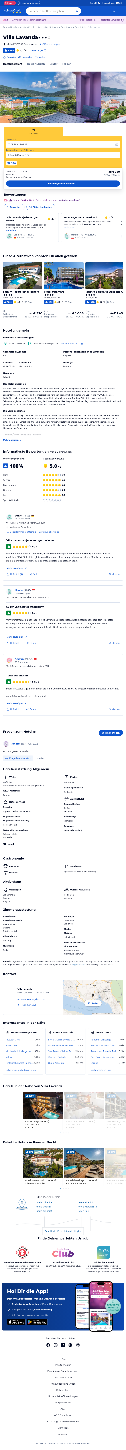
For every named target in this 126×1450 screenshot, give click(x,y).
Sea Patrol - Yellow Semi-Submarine (61, 1051)
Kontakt (93, 3)
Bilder (53, 64)
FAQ (63, 1358)
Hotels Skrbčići (43, 1206)
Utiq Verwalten (63, 1402)
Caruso (94, 1063)
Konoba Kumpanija (101, 1039)
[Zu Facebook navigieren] (48, 1345)
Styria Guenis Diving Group (61, 1039)
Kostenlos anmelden (110, 20)
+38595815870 (29, 1004)
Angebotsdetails (79, 964)
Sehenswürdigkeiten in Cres (21, 1070)
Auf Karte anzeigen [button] (50, 44)
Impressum (63, 1434)
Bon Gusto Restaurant (102, 1057)
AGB (63, 1409)
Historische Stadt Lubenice (20, 1063)
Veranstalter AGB (63, 1377)
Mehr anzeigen (11, 439)
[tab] (33, 131)
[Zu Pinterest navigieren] (70, 1345)
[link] (114, 11)
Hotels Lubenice (44, 1202)
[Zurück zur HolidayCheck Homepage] (12, 11)
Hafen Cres (11, 1045)
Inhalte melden (63, 1365)
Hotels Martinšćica (87, 1206)
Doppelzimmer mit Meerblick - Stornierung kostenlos (34, 532)
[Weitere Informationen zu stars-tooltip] (48, 37)
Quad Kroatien (56, 1063)
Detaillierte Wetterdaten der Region (63, 1231)
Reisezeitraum (13, 139)
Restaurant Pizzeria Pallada (104, 1051)
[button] (50, 97)
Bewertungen (36, 64)
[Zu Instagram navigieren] (55, 1345)
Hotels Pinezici (85, 1202)
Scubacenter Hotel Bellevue (61, 1045)
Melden (40, 758)
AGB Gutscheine (63, 1415)
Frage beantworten (20, 758)
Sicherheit (63, 1427)
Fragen (66, 64)
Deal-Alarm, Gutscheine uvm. (63, 1371)
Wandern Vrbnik (57, 1057)
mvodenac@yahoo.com (33, 999)
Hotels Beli (83, 1210)
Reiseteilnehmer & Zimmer (20, 150)
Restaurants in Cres (101, 1070)
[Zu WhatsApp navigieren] (77, 1345)
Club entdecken (87, 20)
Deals (8, 3)
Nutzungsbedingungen (63, 1383)
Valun (9, 1057)
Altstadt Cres (13, 1039)
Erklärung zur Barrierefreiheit (63, 1421)
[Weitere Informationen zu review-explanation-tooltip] (44, 50)
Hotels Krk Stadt (44, 1210)
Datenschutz (63, 1390)
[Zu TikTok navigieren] (63, 1345)
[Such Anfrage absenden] (77, 11)
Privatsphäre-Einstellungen (63, 1396)
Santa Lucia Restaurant (103, 1045)
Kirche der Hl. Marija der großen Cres (20, 1051)
